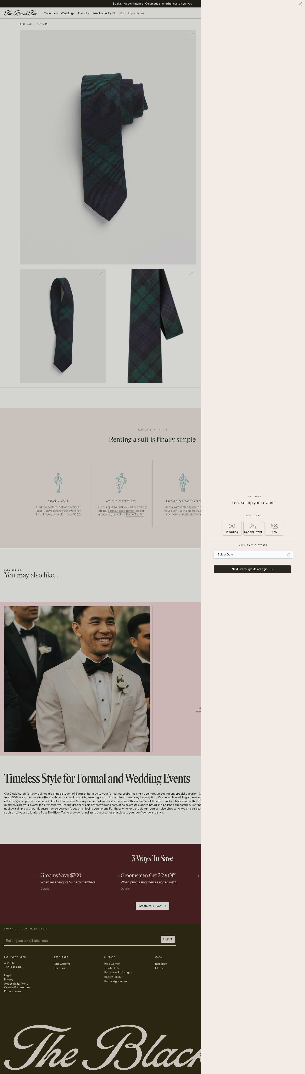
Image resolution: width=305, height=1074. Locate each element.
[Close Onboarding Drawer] (300, 4)
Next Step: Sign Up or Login (249, 569)
